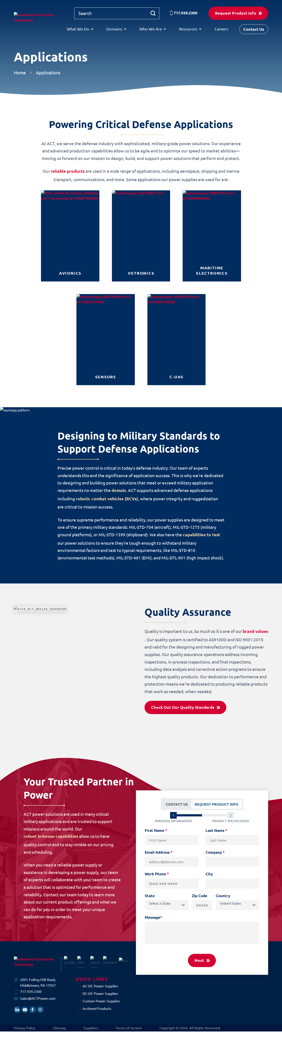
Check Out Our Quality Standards (182, 707)
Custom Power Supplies (101, 1001)
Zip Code (199, 895)
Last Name (216, 830)
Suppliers (90, 1028)
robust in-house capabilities (51, 836)
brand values (255, 631)
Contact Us (253, 29)
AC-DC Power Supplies (100, 986)
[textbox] (168, 903)
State (150, 895)
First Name (156, 830)
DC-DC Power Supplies (100, 993)
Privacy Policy (24, 1028)
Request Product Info (235, 12)
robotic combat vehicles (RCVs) (107, 498)
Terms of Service (129, 1028)
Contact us (177, 804)
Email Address (159, 852)
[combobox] (166, 905)
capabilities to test (201, 534)
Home (20, 72)
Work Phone (157, 874)
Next (199, 960)
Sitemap (59, 1028)
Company (215, 852)
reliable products (68, 171)
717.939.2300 (185, 12)
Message (153, 917)
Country (223, 895)
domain (118, 490)
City (209, 874)
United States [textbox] (230, 903)
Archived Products (97, 1008)
